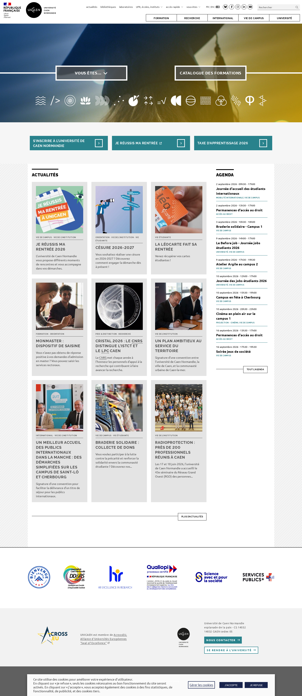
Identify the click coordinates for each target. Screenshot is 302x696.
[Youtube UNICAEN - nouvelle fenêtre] (250, 7)
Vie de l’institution (65, 237)
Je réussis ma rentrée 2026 (50, 246)
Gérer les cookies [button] (201, 685)
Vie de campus (44, 237)
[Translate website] (218, 7)
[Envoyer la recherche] (297, 7)
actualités (91, 6)
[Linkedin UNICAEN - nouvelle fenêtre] (244, 7)
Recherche (125, 334)
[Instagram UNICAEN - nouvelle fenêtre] (237, 7)
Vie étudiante (163, 237)
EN (212, 6)
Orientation (103, 237)
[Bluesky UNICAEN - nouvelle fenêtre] (225, 6)
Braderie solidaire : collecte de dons (117, 445)
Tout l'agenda (255, 369)
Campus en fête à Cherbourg (238, 297)
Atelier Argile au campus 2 (237, 264)
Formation (42, 334)
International (44, 436)
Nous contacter (221, 640)
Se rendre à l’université (229, 650)
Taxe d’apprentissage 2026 (222, 143)
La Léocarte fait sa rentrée (176, 246)
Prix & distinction (106, 334)
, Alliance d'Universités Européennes (103, 639)
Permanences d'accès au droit (239, 210)
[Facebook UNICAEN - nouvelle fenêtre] (231, 7)
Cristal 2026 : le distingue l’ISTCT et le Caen (119, 346)
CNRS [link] (137, 341)
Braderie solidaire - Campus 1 (239, 226)
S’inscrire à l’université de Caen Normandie (59, 143)
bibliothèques (108, 6)
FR (207, 6)
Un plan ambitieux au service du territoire (178, 346)
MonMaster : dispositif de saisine (58, 343)
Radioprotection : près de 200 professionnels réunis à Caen (175, 449)
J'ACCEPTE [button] (231, 685)
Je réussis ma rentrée (136, 143)
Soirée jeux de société (233, 351)
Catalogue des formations (210, 72)
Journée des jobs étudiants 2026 (241, 281)
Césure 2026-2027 (115, 247)
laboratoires (126, 6)
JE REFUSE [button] (256, 685)
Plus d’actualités (192, 517)
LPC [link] (105, 351)
